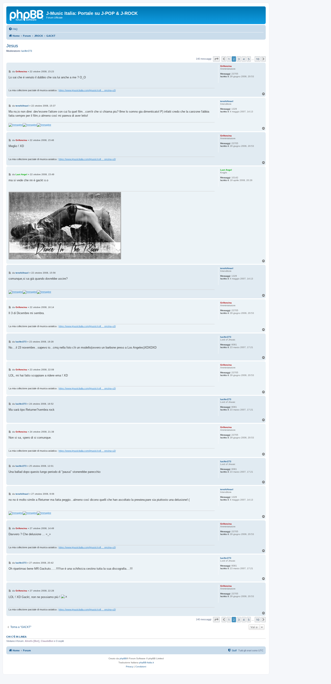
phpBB (123, 658)
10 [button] (257, 59)
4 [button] (244, 59)
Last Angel (226, 170)
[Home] (26, 14)
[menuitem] (13, 29)
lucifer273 (26, 51)
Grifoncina (226, 66)
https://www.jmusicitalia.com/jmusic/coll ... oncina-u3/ (87, 90)
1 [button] (229, 59)
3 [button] (239, 59)
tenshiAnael (226, 101)
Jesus (12, 45)
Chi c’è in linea (16, 636)
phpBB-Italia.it (146, 662)
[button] (216, 59)
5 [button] (248, 59)
